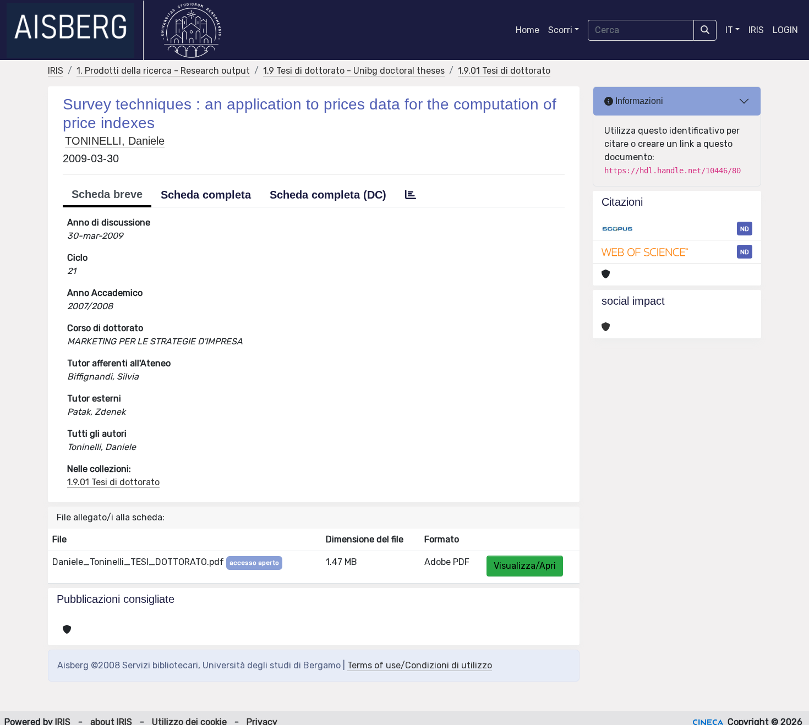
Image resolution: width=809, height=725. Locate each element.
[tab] (410, 194)
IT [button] (729, 30)
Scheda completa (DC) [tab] (328, 195)
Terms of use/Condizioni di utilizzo (419, 665)
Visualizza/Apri (525, 566)
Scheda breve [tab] (107, 194)
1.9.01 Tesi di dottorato (504, 70)
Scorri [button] (560, 30)
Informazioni (638, 101)
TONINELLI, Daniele (115, 141)
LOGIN (785, 30)
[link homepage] (75, 30)
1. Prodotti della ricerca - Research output (163, 70)
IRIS (756, 30)
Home (527, 30)
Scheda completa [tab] (206, 195)
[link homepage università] (191, 30)
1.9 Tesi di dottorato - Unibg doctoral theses (354, 70)
